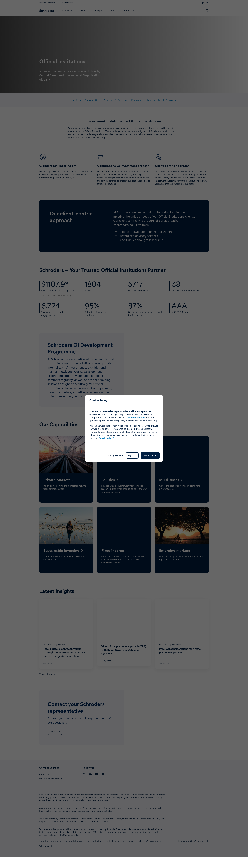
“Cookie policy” (106, 438)
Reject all (132, 455)
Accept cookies (150, 455)
